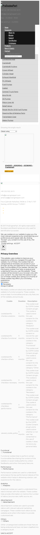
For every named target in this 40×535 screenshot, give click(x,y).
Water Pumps (7, 120)
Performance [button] (6, 467)
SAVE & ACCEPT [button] (7, 533)
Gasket (5, 88)
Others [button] (3, 519)
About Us (11, 32)
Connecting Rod (8, 59)
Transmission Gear (9, 117)
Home (6, 27)
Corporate (8, 30)
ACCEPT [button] (17, 243)
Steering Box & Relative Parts (13, 113)
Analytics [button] (4, 484)
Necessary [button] (5, 282)
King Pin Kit (6, 95)
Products (8, 45)
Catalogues (12, 43)
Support (11, 38)
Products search (13, 54)
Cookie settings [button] (7, 243)
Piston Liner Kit (8, 102)
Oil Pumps (6, 99)
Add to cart (9, 171)
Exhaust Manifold (9, 77)
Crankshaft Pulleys (9, 67)
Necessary (7, 284)
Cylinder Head (7, 74)
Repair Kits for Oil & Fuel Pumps (14, 110)
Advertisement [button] (6, 500)
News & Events (9, 48)
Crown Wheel (7, 70)
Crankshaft (6, 63)
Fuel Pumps (7, 84)
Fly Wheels (6, 81)
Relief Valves (7, 106)
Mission (11, 35)
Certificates (13, 40)
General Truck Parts (10, 92)
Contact (7, 51)
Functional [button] (5, 450)
